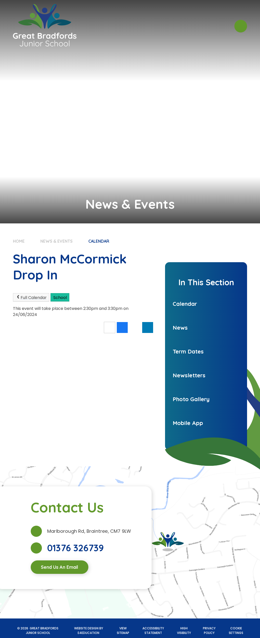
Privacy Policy (209, 630)
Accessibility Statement (153, 630)
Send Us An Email (59, 567)
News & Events (56, 241)
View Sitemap (123, 630)
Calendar (98, 241)
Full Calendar (34, 297)
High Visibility (184, 630)
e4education (88, 633)
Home (19, 241)
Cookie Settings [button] (236, 630)
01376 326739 (75, 548)
